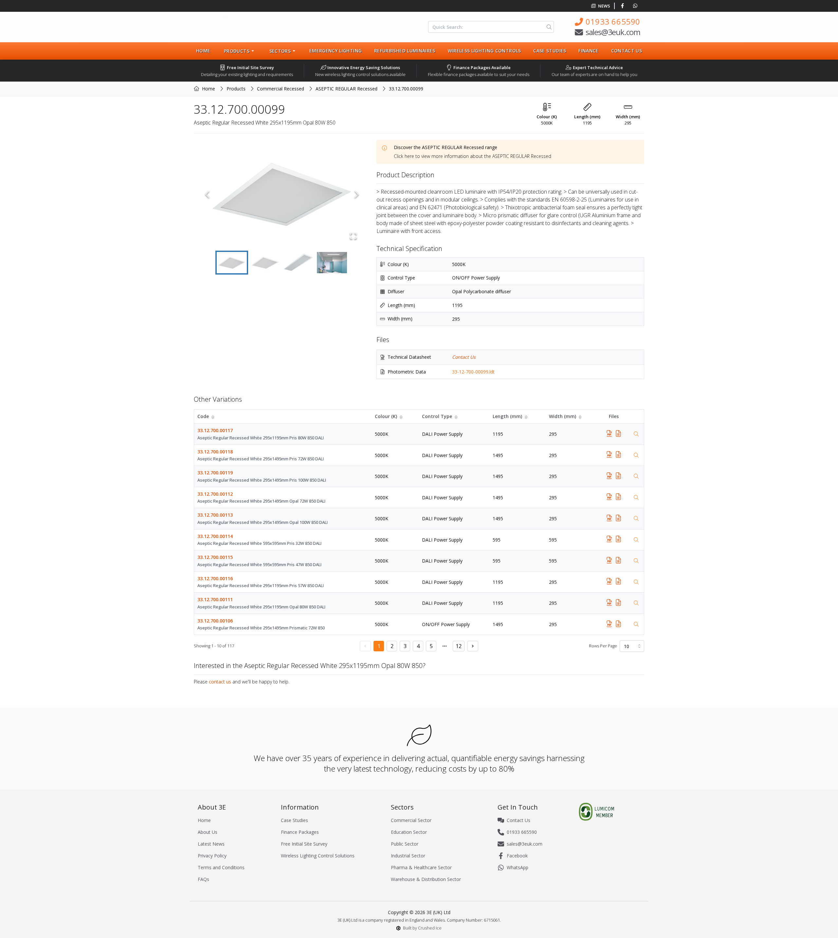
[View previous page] (365, 646)
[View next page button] (472, 646)
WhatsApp (517, 867)
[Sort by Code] (213, 416)
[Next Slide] (357, 194)
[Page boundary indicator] (444, 646)
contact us (220, 682)
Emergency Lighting (335, 51)
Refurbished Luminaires (404, 51)
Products (236, 89)
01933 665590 (613, 21)
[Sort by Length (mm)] (527, 416)
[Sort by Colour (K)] (402, 416)
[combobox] (632, 646)
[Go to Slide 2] (265, 263)
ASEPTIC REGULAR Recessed (346, 89)
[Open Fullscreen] (353, 236)
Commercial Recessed (280, 89)
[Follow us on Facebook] (624, 6)
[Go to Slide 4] (332, 263)
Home (203, 51)
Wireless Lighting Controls (484, 51)
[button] (281, 194)
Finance (588, 51)
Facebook (517, 855)
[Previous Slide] (207, 194)
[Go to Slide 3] (298, 263)
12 (459, 646)
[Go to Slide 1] (231, 263)
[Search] (548, 27)
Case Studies (549, 51)
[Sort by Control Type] (457, 416)
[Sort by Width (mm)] (581, 416)
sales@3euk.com (613, 32)
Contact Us (626, 51)
